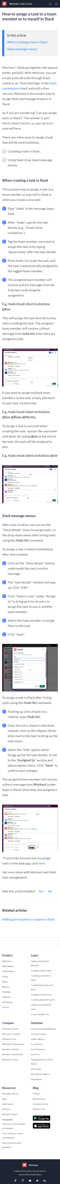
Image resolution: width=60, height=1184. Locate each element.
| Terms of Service (38, 1171)
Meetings (6, 992)
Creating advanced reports (43, 999)
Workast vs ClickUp (11, 1034)
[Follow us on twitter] (37, 1180)
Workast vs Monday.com (13, 1044)
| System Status (35, 1174)
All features (7, 1002)
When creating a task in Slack (27, 42)
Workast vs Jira (9, 1039)
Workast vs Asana (10, 1029)
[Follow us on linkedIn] (44, 1180)
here (42, 863)
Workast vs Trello (10, 1059)
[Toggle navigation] (56, 4)
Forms (5, 976)
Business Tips (39, 1109)
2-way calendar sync (40, 1014)
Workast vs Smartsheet (12, 1054)
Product (36, 1093)
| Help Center (25, 3)
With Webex (7, 966)
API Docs (6, 1109)
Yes (41, 891)
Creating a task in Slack (41, 970)
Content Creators (39, 1034)
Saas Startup (36, 1079)
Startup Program (9, 1114)
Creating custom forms (41, 994)
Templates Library (10, 1093)
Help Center (7, 1104)
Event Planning (38, 1049)
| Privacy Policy (26, 1171)
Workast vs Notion (10, 1049)
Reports (5, 987)
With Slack (7, 961)
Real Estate (36, 1069)
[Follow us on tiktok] (15, 1180)
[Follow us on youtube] (30, 1180)
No (50, 891)
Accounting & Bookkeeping (43, 1029)
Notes (5, 981)
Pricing (5, 1007)
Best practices (39, 1099)
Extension (6, 997)
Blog (4, 1099)
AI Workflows (8, 971)
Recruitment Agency (40, 1074)
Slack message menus (22, 49)
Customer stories (40, 1104)
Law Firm (35, 1054)
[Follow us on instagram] (23, 1180)
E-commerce (37, 1044)
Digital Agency (37, 1039)
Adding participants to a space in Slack (28, 919)
